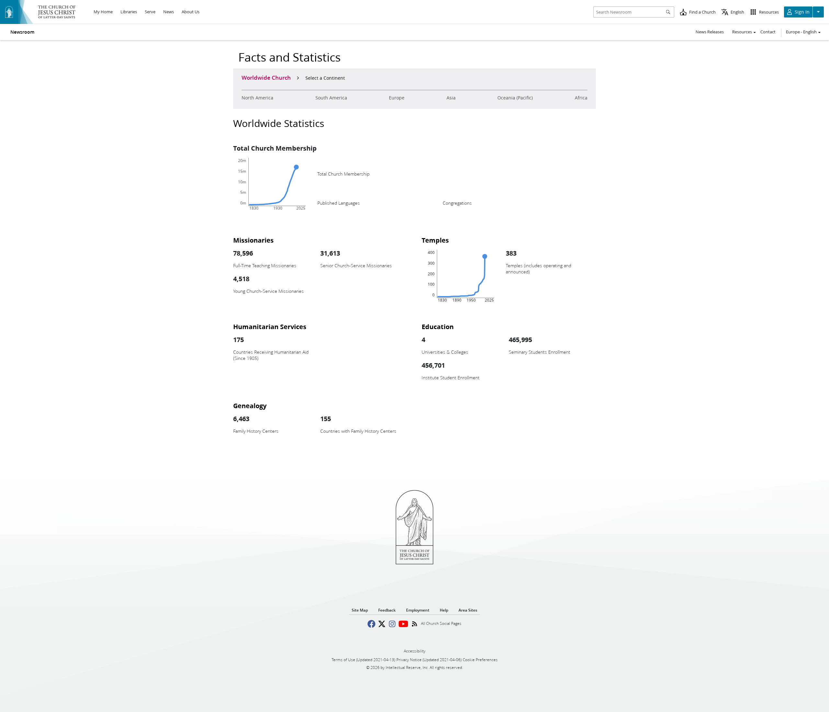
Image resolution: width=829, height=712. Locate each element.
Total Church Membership (275, 148)
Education (438, 326)
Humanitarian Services (269, 326)
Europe (396, 98)
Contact (768, 32)
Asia (451, 98)
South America (331, 98)
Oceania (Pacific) (515, 98)
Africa (581, 98)
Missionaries (253, 240)
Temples (435, 240)
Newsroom (22, 32)
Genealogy (250, 405)
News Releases (710, 32)
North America (257, 98)
